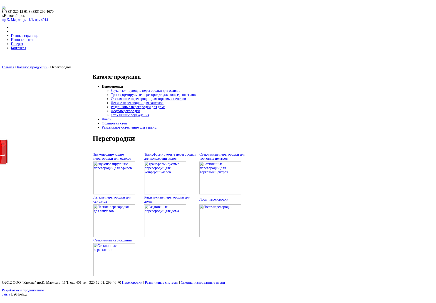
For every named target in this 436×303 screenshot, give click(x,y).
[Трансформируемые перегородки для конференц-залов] (165, 193)
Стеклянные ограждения (130, 115)
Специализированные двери (203, 282)
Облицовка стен (114, 123)
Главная (8, 67)
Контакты (18, 48)
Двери (106, 119)
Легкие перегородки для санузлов (137, 103)
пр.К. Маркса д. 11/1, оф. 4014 (25, 20)
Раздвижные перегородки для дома (138, 107)
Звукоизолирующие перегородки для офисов (145, 90)
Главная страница (24, 35)
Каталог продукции (32, 67)
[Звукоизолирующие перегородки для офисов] (114, 193)
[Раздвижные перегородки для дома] (165, 236)
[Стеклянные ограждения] (114, 275)
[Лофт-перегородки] (220, 236)
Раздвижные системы (161, 282)
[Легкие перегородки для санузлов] (114, 236)
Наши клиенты (22, 40)
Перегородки (132, 282)
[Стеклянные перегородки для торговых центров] (220, 193)
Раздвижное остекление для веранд (129, 127)
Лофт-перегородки (125, 111)
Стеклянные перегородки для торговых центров (148, 99)
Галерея (17, 44)
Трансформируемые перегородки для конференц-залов (153, 95)
